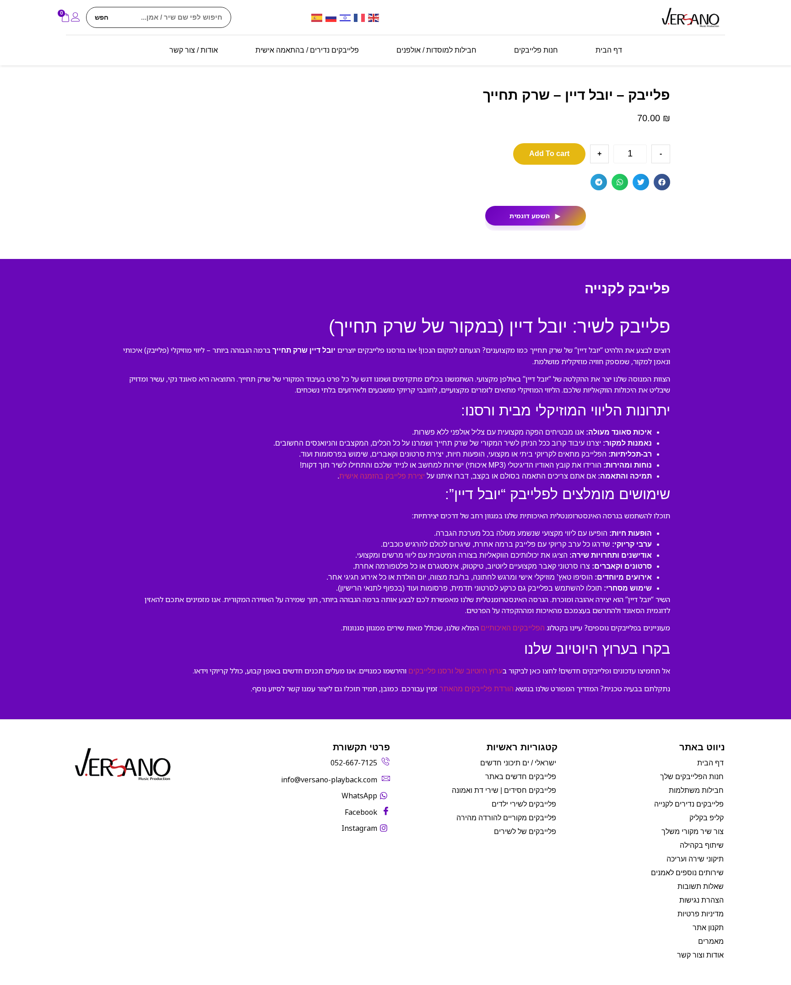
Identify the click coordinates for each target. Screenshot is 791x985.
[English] (375, 17)
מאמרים (711, 941)
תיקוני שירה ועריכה (695, 859)
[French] (361, 17)
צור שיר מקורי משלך (692, 831)
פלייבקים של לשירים (525, 831)
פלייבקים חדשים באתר (520, 776)
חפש (101, 17)
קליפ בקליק (706, 818)
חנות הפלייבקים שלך (692, 776)
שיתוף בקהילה (702, 845)
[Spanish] (318, 17)
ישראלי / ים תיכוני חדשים (518, 763)
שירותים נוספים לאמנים (687, 873)
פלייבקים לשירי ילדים (524, 804)
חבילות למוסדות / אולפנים (436, 50)
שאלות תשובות (700, 886)
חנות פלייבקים (536, 50)
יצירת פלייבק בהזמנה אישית (382, 476)
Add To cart (549, 153)
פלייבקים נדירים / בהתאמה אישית (307, 50)
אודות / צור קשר (193, 50)
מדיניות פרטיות (700, 914)
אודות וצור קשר (700, 955)
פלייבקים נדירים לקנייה (689, 804)
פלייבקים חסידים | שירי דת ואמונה (504, 790)
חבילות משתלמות (696, 790)
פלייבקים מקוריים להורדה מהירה (506, 818)
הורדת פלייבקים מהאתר (476, 689)
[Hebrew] (347, 17)
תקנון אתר (708, 927)
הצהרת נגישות (701, 900)
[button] (662, 182)
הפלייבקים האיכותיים (513, 628)
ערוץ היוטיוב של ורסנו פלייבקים (455, 671)
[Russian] (332, 17)
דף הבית (609, 50)
